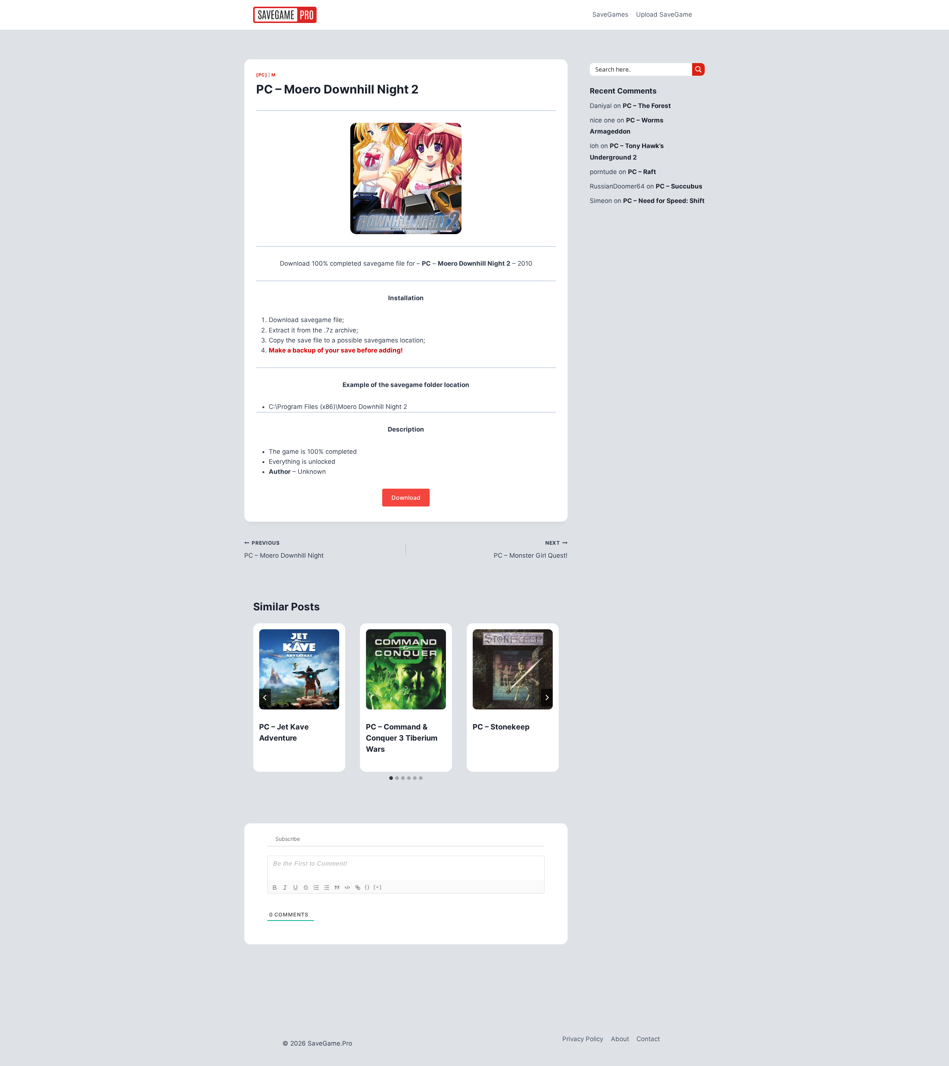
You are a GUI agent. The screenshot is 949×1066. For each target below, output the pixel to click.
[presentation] (299, 669)
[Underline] (295, 887)
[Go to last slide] (265, 697)
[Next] (547, 697)
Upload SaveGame (664, 14)
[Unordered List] (326, 887)
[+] (378, 887)
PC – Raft (642, 172)
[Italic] (285, 887)
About (620, 1039)
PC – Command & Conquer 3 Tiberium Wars (401, 738)
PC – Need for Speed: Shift (664, 200)
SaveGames (610, 14)
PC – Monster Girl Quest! (531, 550)
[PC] (261, 75)
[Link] (358, 887)
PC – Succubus (679, 186)
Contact (648, 1039)
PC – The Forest (647, 105)
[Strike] (306, 887)
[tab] (391, 778)
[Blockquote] (337, 887)
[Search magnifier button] (698, 69)
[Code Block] (347, 887)
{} (367, 887)
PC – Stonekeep (501, 726)
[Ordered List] (316, 887)
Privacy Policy (582, 1039)
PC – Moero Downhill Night (284, 550)
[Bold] (275, 887)
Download (405, 497)
